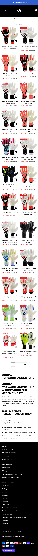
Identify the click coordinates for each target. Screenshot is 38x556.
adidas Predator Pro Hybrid (9, 46)
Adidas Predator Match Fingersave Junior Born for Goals (9, 353)
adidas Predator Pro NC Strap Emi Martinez (10, 158)
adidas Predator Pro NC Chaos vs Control (28, 47)
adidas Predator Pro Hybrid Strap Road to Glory (28, 186)
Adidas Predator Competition (10, 213)
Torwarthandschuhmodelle (9, 508)
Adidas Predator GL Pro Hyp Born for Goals (28, 297)
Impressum (5, 523)
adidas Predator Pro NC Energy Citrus (28, 352)
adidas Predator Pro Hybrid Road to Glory (9, 75)
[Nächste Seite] (25, 365)
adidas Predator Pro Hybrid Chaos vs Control (28, 158)
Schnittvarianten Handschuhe (10, 511)
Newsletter (5, 520)
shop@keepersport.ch (10, 452)
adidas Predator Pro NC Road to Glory (28, 130)
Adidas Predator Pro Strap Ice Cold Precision (10, 269)
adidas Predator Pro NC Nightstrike (28, 241)
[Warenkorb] (35, 10)
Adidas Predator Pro (28, 74)
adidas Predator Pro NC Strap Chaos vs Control (10, 102)
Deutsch (19, 531)
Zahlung (4, 489)
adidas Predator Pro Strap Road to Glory (28, 102)
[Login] (31, 10)
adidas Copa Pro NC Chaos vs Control (28, 325)
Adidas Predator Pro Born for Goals (10, 297)
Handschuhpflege (7, 514)
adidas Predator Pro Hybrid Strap (9, 130)
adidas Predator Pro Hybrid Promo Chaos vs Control (9, 241)
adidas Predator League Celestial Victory (10, 325)
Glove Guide (5, 504)
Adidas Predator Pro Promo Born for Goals (28, 213)
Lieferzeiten (5, 495)
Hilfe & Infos (5, 486)
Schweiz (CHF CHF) (8, 531)
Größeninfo (5, 501)
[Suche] (6, 10)
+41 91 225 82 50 (8, 449)
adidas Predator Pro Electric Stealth (10, 186)
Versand (4, 492)
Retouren (4, 498)
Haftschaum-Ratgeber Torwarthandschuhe (14, 517)
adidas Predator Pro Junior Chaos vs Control (28, 269)
